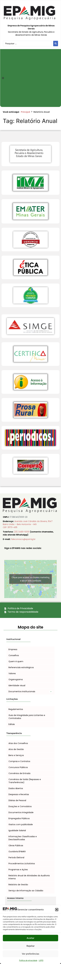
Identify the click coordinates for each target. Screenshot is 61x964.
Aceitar (30, 938)
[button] (56, 909)
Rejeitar (31, 946)
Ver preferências (30, 953)
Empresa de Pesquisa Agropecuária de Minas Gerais (31, 27)
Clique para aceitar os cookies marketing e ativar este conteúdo (31, 579)
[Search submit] (55, 43)
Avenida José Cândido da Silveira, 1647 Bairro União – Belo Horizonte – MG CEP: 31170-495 (27, 524)
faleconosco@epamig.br (23, 539)
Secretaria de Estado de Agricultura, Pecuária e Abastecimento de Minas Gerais (31, 33)
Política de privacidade (28, 960)
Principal (25, 111)
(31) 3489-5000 (22, 531)
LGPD (41, 960)
